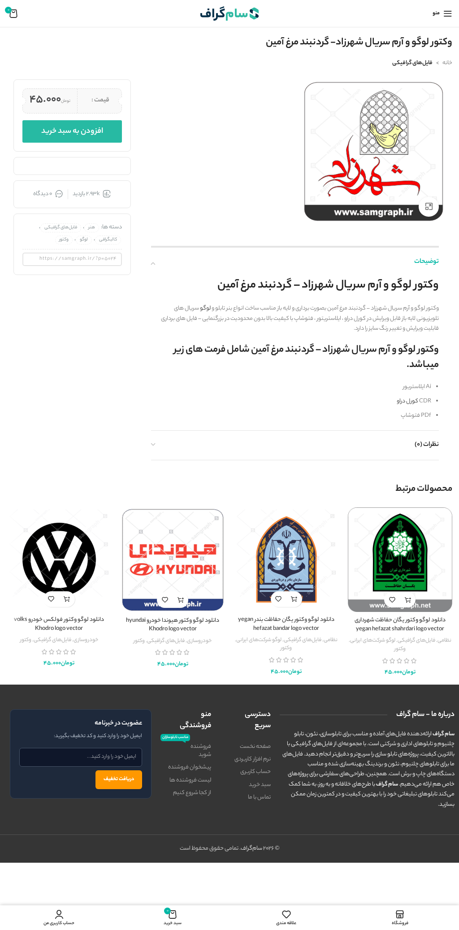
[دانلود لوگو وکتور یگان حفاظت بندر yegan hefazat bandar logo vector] (286, 559)
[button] (408, 599)
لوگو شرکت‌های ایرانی (372, 640)
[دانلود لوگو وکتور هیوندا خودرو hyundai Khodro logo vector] (173, 559)
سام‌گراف (251, 848)
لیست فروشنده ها (190, 780)
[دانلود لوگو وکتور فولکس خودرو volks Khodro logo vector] (59, 559)
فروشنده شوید (186, 750)
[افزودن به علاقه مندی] (392, 599)
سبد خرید (260, 785)
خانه (447, 63)
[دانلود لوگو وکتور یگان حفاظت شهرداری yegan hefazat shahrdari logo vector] (400, 559)
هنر (91, 227)
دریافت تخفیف (119, 779)
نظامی (444, 640)
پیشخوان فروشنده (189, 767)
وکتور (64, 240)
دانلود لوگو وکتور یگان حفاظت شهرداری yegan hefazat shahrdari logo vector (400, 625)
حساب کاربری (255, 772)
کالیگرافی (108, 240)
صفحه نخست (255, 746)
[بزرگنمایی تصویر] (429, 207)
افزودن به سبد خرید (72, 131)
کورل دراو (407, 401)
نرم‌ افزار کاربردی (252, 759)
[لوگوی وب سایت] (229, 13)
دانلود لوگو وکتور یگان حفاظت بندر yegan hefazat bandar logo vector (286, 624)
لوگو (205, 308)
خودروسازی (199, 641)
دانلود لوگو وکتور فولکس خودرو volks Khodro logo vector (59, 624)
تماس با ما (259, 797)
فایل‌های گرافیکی (412, 63)
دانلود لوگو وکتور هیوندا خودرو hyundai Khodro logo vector (172, 625)
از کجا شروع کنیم (192, 793)
